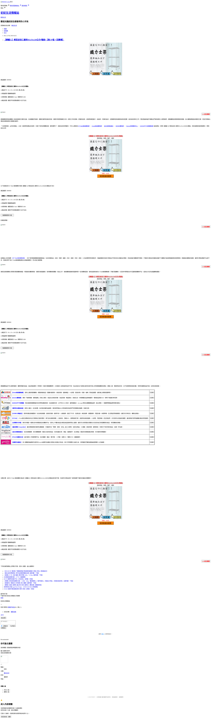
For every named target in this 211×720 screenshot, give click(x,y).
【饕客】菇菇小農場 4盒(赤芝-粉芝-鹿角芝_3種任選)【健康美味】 (23, 585)
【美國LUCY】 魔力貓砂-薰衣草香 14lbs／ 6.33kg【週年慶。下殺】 (23, 575)
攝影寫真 (13, 612)
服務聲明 (121, 697)
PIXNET (93, 697)
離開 (9, 716)
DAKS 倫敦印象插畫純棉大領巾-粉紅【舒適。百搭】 (19, 589)
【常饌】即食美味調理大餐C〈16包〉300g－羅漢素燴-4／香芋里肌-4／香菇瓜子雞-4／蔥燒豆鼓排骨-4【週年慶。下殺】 (39, 581)
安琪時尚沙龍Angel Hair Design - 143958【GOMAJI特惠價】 (21, 587)
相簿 (5, 29)
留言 (13, 607)
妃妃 (2, 598)
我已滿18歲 (4, 716)
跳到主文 (3, 17)
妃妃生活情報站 (10, 12)
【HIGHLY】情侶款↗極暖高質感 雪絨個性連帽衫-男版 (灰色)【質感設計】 (26, 571)
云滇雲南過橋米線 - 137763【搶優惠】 (15, 577)
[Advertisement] (105, 242)
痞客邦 (10, 607)
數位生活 (14, 25)
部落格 (6, 30)
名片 (5, 32)
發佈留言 (3, 628)
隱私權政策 (114, 697)
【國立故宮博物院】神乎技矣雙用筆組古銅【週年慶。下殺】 (22, 573)
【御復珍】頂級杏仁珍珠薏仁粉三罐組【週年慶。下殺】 (20, 583)
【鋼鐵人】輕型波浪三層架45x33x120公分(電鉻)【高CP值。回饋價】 (34, 40)
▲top (2, 614)
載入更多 (3, 618)
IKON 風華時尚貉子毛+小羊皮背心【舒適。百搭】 (18, 579)
